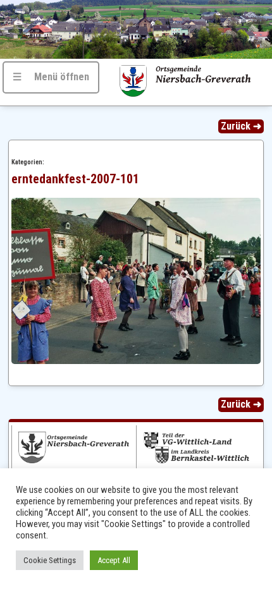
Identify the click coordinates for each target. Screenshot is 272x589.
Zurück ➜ (241, 126)
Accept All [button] (113, 560)
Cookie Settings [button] (49, 560)
